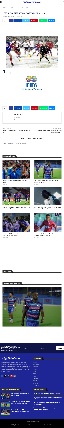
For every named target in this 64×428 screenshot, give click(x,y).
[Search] (63, 2)
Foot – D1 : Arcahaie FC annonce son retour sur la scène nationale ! (16, 208)
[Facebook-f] (2, 376)
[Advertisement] (32, 28)
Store (51, 425)
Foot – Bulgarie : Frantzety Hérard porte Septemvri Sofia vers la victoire (45, 234)
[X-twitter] (5, 376)
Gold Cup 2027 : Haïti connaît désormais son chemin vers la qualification (14, 234)
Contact (46, 425)
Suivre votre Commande (35, 425)
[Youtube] (11, 376)
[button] (4, 306)
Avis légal (13, 425)
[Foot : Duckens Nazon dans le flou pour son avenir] (16, 169)
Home (4, 7)
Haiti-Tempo (11, 16)
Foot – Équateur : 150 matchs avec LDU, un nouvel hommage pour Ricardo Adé (47, 208)
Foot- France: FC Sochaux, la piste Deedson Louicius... (32, 306)
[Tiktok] (15, 376)
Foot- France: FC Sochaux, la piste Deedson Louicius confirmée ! (46, 181)
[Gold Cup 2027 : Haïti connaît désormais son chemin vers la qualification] (16, 222)
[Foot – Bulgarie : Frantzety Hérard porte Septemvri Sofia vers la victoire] (48, 222)
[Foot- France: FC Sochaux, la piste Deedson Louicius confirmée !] (48, 169)
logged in (12, 143)
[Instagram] (8, 376)
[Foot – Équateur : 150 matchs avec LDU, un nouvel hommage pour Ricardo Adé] (48, 196)
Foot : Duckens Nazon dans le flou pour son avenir (14, 181)
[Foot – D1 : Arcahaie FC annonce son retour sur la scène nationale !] (16, 196)
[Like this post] (11, 20)
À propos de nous (22, 425)
